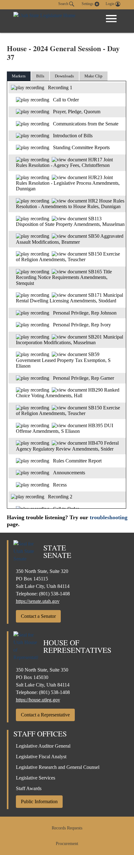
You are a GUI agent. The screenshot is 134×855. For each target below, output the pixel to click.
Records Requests (67, 828)
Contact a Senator (38, 616)
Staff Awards (28, 788)
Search (63, 4)
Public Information (39, 801)
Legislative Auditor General (43, 746)
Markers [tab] (19, 76)
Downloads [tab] (64, 76)
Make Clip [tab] (93, 76)
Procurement (67, 843)
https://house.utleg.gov (38, 699)
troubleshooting (108, 517)
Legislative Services (35, 777)
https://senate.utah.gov (38, 601)
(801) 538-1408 (54, 593)
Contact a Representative (45, 714)
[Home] (44, 21)
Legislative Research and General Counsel (57, 767)
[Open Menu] (111, 18)
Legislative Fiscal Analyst (41, 756)
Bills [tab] (40, 76)
